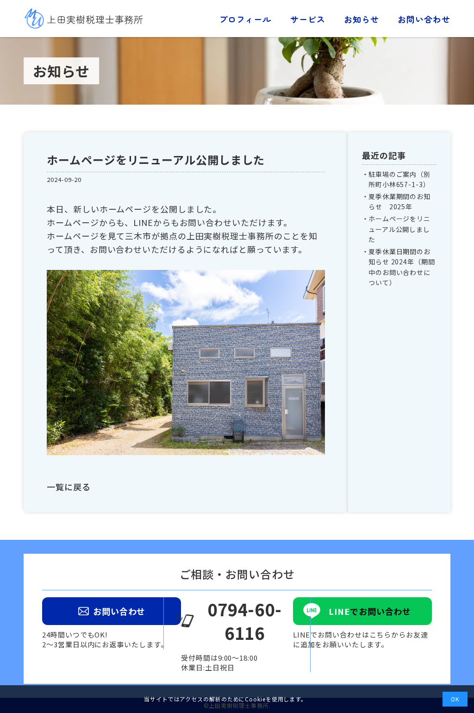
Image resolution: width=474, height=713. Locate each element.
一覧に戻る (69, 487)
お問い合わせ (424, 19)
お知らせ (361, 19)
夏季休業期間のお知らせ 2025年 (399, 201)
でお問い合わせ (370, 611)
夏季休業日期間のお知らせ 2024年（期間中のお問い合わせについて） (401, 267)
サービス (307, 19)
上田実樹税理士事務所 (95, 19)
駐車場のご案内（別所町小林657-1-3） (399, 179)
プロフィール (245, 19)
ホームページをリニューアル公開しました (399, 229)
